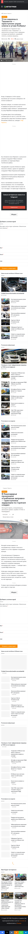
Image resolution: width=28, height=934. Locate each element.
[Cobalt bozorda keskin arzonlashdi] (14, 284)
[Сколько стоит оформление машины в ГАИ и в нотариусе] (14, 356)
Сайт (1, 261)
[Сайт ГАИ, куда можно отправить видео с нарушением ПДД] (5, 412)
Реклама (19, 923)
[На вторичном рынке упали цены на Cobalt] (5, 301)
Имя (1, 247)
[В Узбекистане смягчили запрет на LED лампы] (5, 398)
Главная (5, 13)
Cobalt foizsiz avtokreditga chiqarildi (12, 1)
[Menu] (2, 7)
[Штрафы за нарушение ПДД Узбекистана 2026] (5, 384)
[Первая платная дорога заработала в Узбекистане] (5, 442)
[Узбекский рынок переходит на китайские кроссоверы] (5, 308)
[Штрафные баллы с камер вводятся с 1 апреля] (5, 391)
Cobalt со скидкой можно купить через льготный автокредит (18, 336)
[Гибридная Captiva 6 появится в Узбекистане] (5, 329)
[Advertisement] (14, 79)
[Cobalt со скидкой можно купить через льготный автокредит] (5, 336)
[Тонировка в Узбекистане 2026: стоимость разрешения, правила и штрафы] (5, 375)
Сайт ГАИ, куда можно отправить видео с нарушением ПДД (17, 412)
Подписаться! (14, 207)
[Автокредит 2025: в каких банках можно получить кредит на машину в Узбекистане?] (7, 877)
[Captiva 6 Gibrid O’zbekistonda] (5, 322)
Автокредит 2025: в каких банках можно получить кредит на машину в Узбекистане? (6, 885)
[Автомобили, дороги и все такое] (10, 6)
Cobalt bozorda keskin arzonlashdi (12, 293)
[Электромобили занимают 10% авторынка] (5, 315)
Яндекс (14, 214)
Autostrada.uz (22, 920)
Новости (9, 13)
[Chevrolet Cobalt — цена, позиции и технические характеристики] (21, 877)
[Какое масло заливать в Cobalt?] (5, 405)
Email (2, 254)
